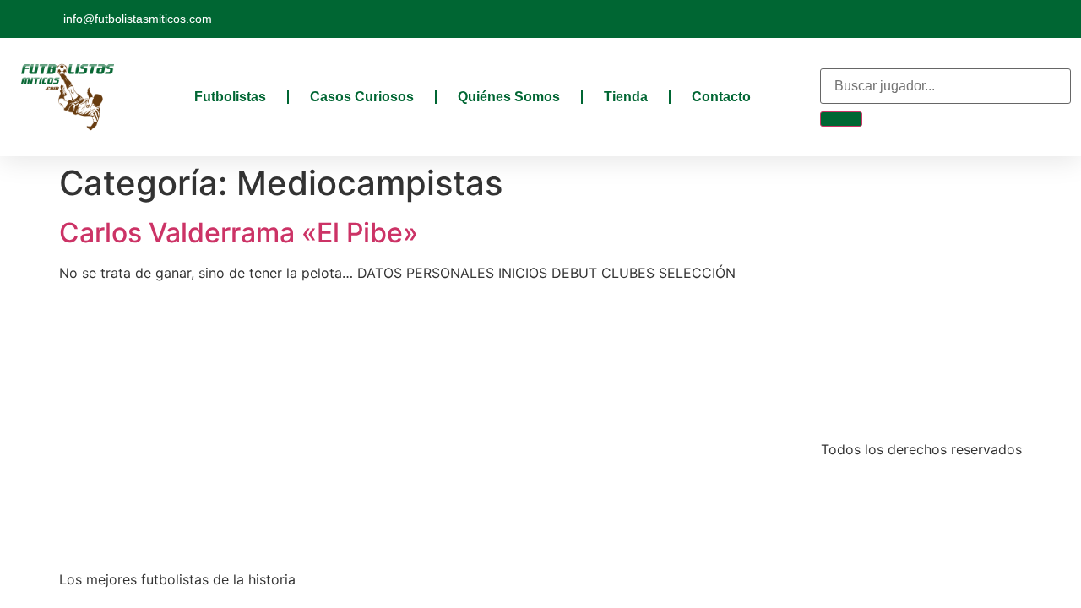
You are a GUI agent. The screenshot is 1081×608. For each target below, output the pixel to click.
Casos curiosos (362, 97)
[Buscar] (841, 119)
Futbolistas (230, 97)
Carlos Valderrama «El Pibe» (238, 232)
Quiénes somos (509, 97)
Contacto (721, 97)
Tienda (626, 97)
